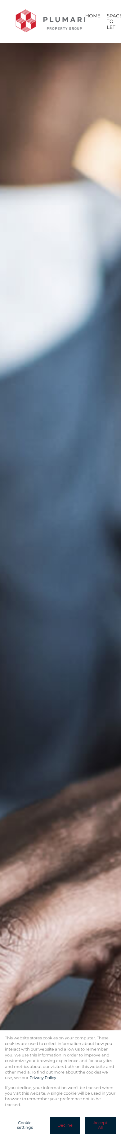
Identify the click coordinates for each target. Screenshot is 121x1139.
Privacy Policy (42, 1077)
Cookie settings (25, 1125)
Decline (65, 1125)
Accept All (100, 1125)
